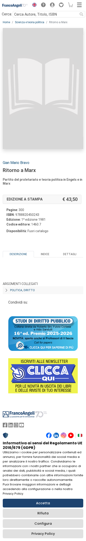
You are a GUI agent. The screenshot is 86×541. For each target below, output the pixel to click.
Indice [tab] (45, 254)
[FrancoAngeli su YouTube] (21, 426)
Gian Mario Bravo (16, 163)
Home (6, 22)
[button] (33, 5)
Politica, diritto (22, 290)
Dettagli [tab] (69, 254)
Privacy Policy (43, 533)
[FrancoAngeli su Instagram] (16, 426)
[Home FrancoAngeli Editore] (15, 5)
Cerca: (7, 14)
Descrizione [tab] (18, 254)
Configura (43, 523)
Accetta (43, 503)
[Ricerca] (81, 14)
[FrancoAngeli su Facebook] (5, 426)
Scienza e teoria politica (29, 22)
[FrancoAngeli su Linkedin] (10, 426)
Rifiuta (43, 513)
